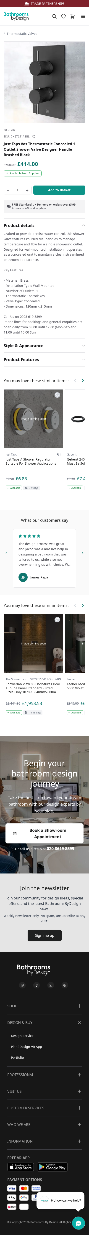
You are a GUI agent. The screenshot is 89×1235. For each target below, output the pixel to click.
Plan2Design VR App (26, 1046)
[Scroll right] (82, 380)
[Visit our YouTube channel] (50, 985)
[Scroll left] (75, 380)
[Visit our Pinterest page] (65, 985)
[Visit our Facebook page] (36, 985)
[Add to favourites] (33, 136)
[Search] (54, 16)
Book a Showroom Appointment (47, 833)
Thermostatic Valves (22, 33)
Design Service (22, 1036)
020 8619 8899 (60, 848)
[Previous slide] (6, 552)
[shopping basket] (73, 16)
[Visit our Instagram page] (22, 985)
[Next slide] (82, 552)
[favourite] (64, 16)
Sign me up (44, 935)
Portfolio (17, 1057)
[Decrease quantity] (8, 190)
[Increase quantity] (27, 190)
